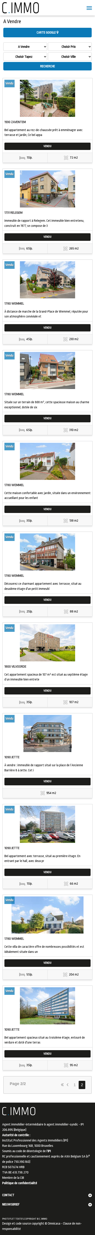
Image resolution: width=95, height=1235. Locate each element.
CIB (22, 1178)
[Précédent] (68, 1085)
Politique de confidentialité (19, 1183)
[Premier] (62, 1085)
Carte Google (47, 32)
